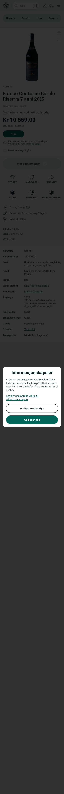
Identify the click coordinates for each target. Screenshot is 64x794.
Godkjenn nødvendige (32, 408)
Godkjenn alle (32, 419)
